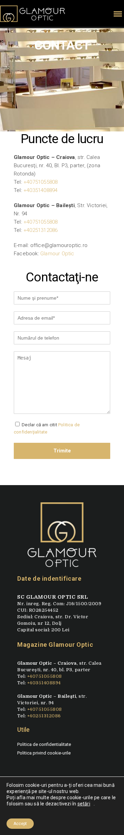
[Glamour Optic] (62, 537)
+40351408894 (40, 190)
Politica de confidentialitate (44, 744)
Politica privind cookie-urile (44, 753)
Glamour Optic (57, 253)
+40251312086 (40, 230)
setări (84, 803)
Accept (20, 823)
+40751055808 (40, 182)
